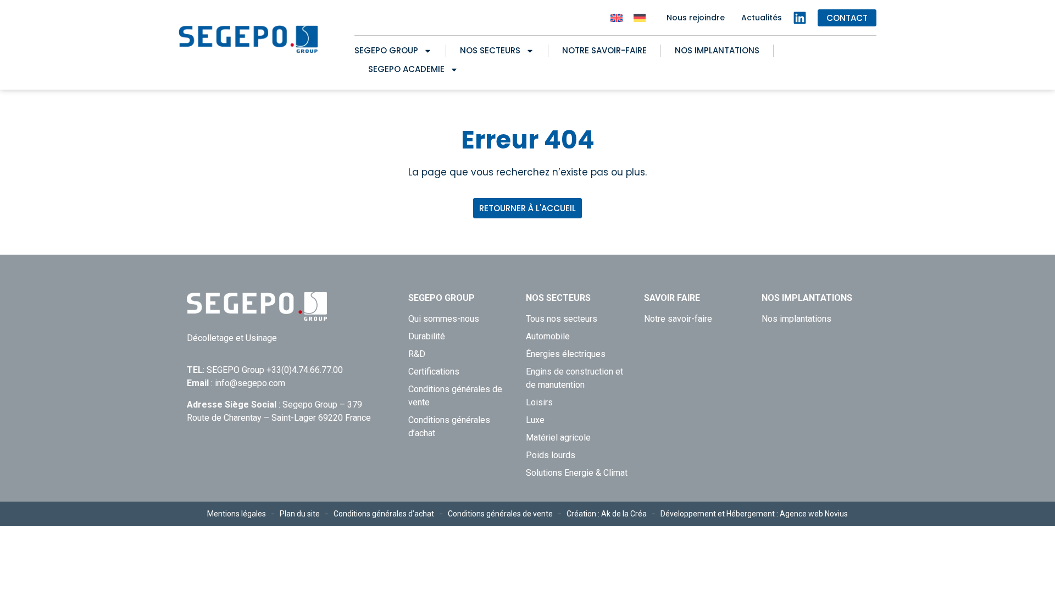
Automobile (548, 336)
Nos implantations (717, 50)
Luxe (535, 420)
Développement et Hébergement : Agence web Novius (754, 513)
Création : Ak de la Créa (607, 513)
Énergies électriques (566, 354)
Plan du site (300, 513)
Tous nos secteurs (561, 319)
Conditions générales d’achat (449, 426)
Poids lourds (550, 455)
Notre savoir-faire (604, 50)
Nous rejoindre (696, 17)
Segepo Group (386, 50)
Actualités (761, 17)
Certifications (433, 371)
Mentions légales (236, 513)
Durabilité (426, 336)
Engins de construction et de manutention (574, 378)
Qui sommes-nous (443, 319)
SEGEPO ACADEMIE (406, 69)
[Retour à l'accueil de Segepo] (249, 39)
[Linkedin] (800, 18)
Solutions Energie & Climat (577, 473)
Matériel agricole (558, 437)
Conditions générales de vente (455, 396)
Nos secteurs (490, 50)
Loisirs (539, 402)
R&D (416, 354)
